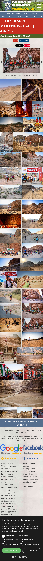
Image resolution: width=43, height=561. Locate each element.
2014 (26, 40)
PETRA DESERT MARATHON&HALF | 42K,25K (17, 26)
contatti (33, 13)
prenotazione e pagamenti (11, 16)
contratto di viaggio (33, 16)
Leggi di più (19, 531)
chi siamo (10, 13)
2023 (16, 40)
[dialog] (21, 538)
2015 (21, 40)
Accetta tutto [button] (11, 551)
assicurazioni (21, 13)
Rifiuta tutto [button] (31, 551)
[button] (21, 556)
